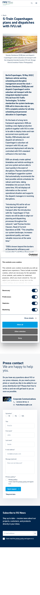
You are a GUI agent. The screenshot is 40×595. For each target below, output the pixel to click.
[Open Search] (32, 3)
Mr (9, 416)
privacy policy (22, 482)
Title (7, 421)
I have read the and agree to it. (21, 482)
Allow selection (20, 331)
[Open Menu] (36, 3)
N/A (23, 416)
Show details (29, 318)
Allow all (20, 325)
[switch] (35, 297)
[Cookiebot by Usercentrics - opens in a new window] (29, 255)
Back (4, 15)
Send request (11, 489)
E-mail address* (10, 450)
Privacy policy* (11, 477)
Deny (20, 338)
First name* (9, 431)
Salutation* (9, 413)
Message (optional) (11, 459)
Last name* (9, 440)
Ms (16, 416)
